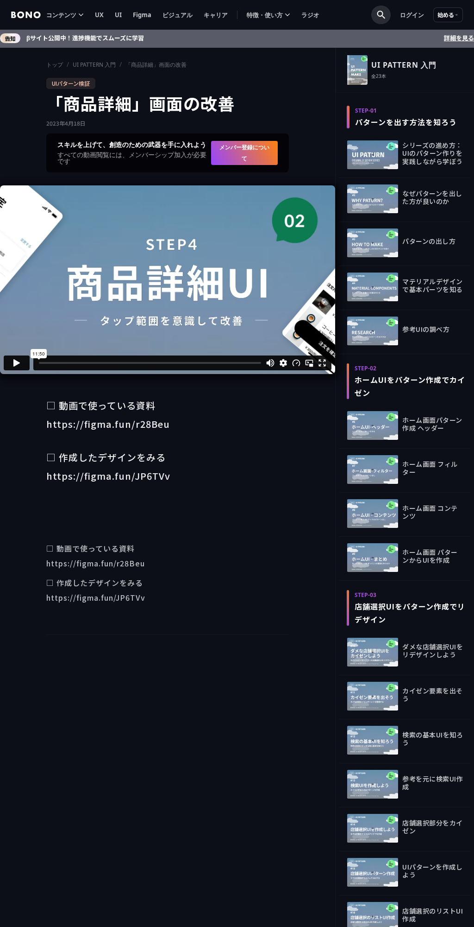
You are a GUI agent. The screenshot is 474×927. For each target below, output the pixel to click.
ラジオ (310, 15)
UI (118, 15)
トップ (54, 65)
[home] (26, 15)
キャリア (216, 15)
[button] (65, 15)
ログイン (412, 15)
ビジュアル (177, 15)
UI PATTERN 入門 (94, 65)
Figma (142, 15)
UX (99, 15)
